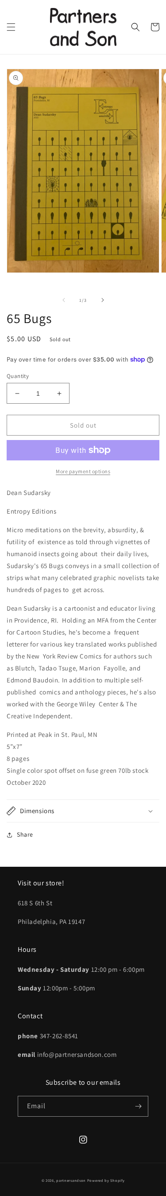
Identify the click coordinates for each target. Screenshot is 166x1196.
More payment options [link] (83, 471)
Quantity (18, 376)
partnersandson (71, 1180)
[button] (11, 27)
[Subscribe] (138, 1106)
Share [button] (25, 834)
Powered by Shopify (106, 1180)
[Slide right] (102, 300)
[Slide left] (63, 300)
